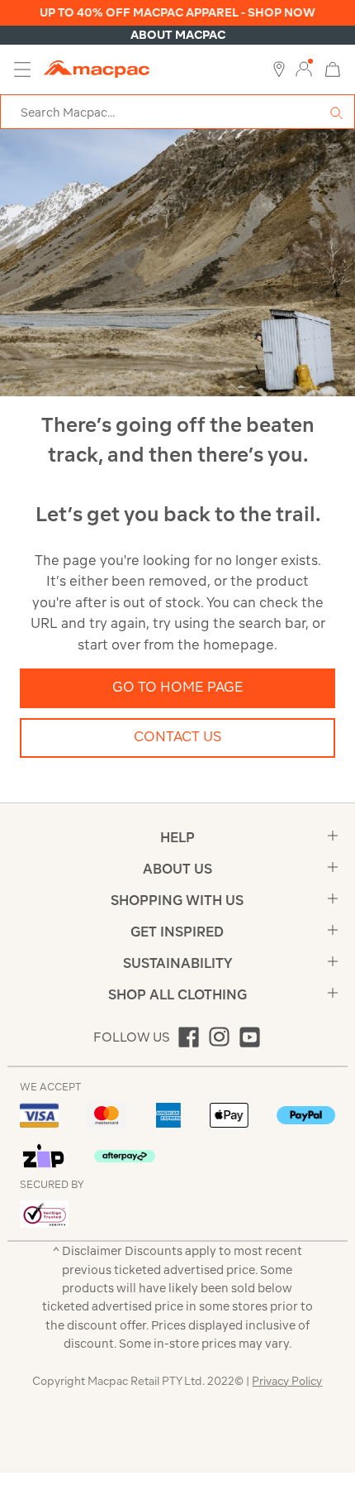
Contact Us (177, 736)
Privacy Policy (287, 1381)
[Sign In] (304, 69)
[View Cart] (333, 68)
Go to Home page (178, 686)
